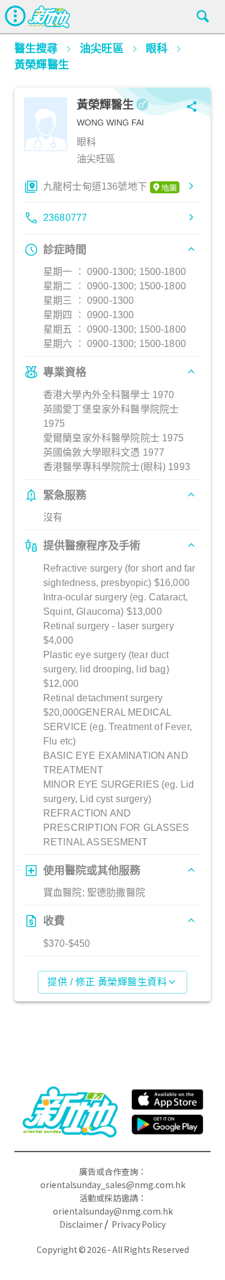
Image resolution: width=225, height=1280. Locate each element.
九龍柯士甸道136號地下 (95, 186)
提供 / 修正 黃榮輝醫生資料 (107, 982)
